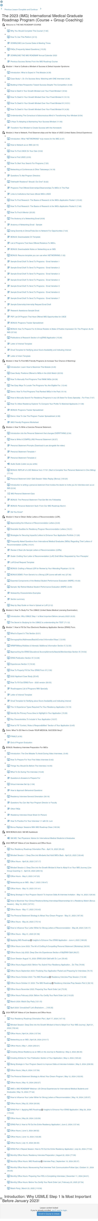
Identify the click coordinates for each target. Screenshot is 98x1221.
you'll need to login (59, 1210)
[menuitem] (1, 6)
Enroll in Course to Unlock (49, 1213)
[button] (1, 2)
